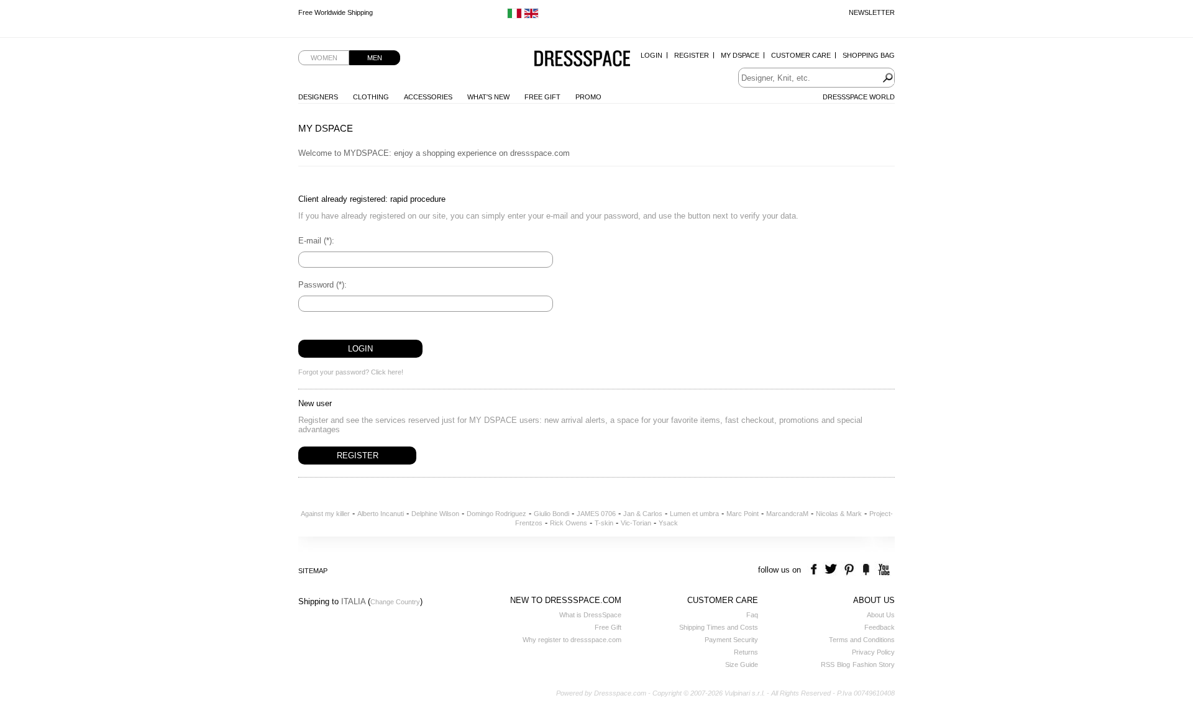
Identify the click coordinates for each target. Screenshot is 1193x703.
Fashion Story (873, 664)
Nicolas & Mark (839, 513)
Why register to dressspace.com (572, 639)
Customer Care (801, 55)
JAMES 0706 (596, 513)
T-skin (604, 523)
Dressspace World (859, 97)
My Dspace (740, 55)
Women (324, 57)
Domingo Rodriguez (496, 513)
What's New (488, 97)
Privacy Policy (873, 652)
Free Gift (542, 97)
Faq (752, 615)
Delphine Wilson (435, 513)
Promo (588, 97)
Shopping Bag (869, 55)
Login (651, 55)
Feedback (879, 627)
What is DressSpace (590, 615)
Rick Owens (568, 523)
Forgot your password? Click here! (350, 372)
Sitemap (312, 570)
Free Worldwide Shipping (335, 12)
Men (374, 57)
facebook (815, 569)
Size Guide (741, 664)
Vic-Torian (636, 523)
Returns (746, 652)
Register (691, 55)
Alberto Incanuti (380, 513)
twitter (832, 569)
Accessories (428, 97)
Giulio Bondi (551, 513)
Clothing (371, 97)
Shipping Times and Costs (718, 627)
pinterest (849, 569)
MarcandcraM (787, 513)
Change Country (395, 601)
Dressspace (582, 59)
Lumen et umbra (694, 513)
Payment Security (731, 639)
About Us (881, 615)
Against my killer (325, 513)
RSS (827, 664)
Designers (318, 97)
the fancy (865, 569)
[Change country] (514, 16)
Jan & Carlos (642, 513)
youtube (882, 569)
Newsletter (872, 12)
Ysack (668, 523)
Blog (843, 664)
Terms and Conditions (862, 639)
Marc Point (742, 513)
